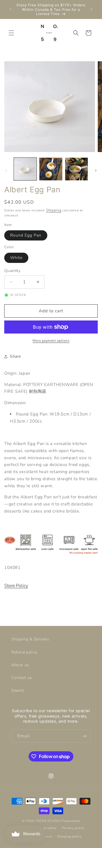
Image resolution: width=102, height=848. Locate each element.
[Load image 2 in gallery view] (50, 169)
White (16, 257)
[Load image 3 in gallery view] (76, 169)
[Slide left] (6, 170)
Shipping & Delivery (30, 639)
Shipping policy (69, 836)
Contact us (21, 677)
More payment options (51, 340)
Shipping (53, 210)
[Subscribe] (84, 736)
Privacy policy (73, 828)
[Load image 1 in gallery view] (25, 169)
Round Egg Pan (25, 235)
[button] (11, 33)
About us (20, 665)
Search (17, 690)
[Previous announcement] (10, 9)
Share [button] (15, 356)
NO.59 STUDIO (48, 821)
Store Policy (16, 586)
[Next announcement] (91, 9)
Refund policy (24, 652)
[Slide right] (96, 170)
